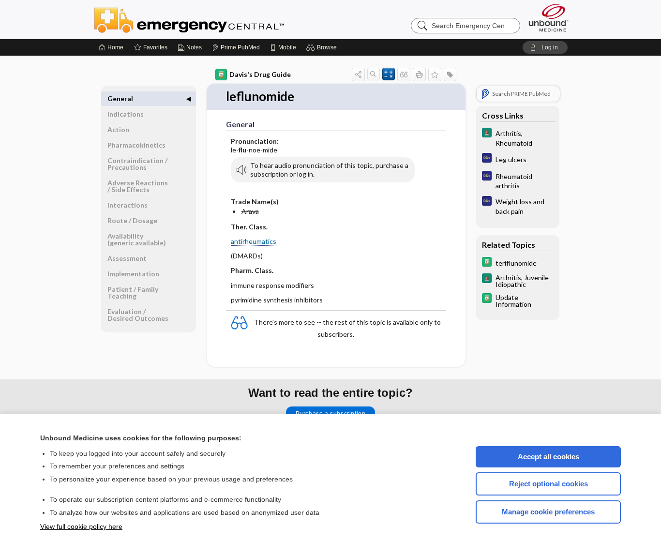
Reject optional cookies (548, 484)
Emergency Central (214, 19)
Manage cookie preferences (548, 512)
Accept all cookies (548, 456)
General (120, 98)
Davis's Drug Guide (260, 74)
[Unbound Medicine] (548, 17)
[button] (323, 47)
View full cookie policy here (81, 526)
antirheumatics (253, 241)
